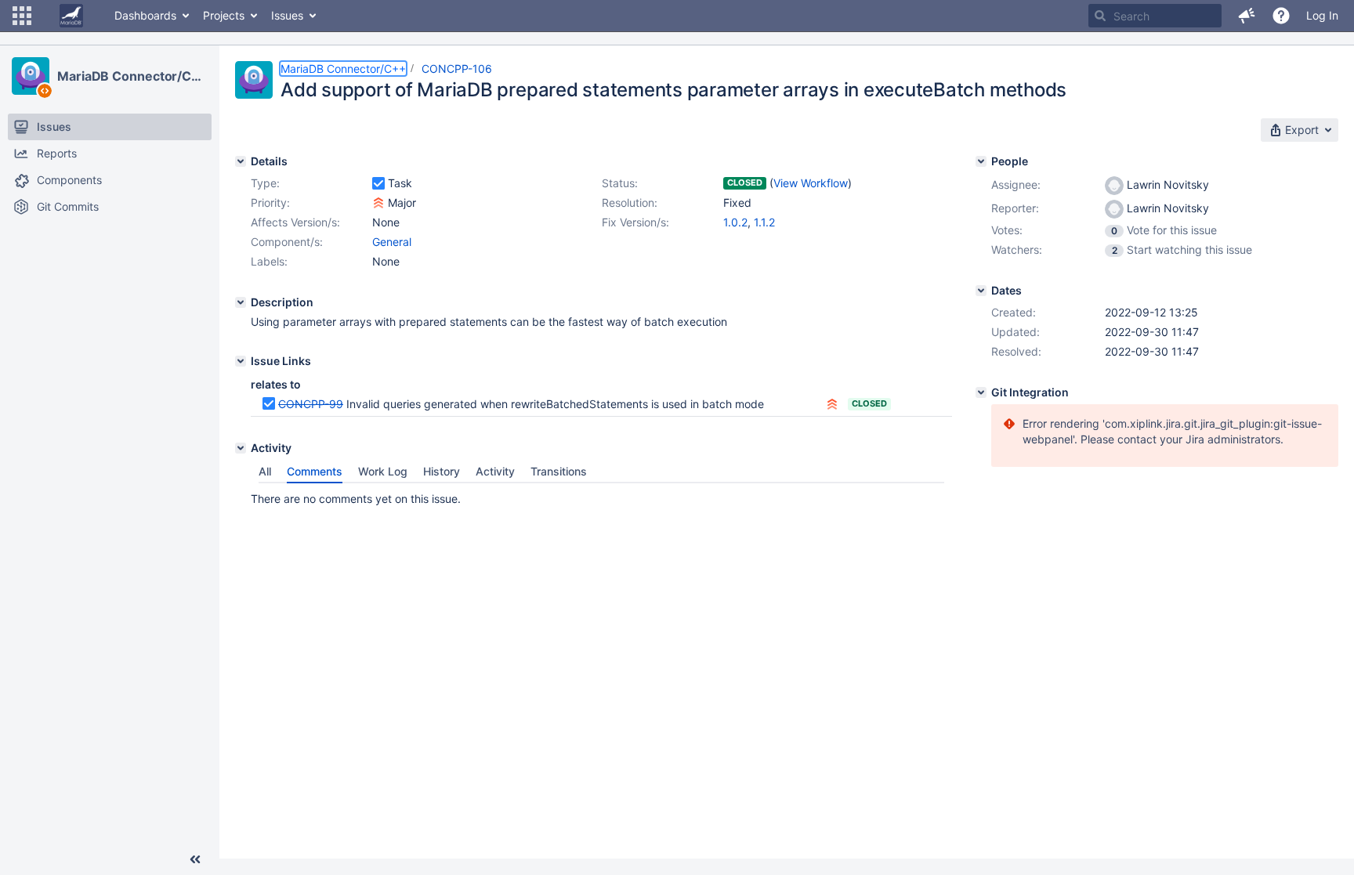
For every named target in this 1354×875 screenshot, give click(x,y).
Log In (1322, 15)
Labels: (269, 261)
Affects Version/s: (295, 222)
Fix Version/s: (635, 222)
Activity (495, 471)
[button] (22, 15)
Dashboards (145, 15)
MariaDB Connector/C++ (132, 76)
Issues (287, 15)
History (441, 471)
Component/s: (287, 241)
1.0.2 (735, 222)
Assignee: (1016, 184)
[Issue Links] (240, 361)
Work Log (382, 471)
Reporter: (1015, 208)
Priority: (270, 202)
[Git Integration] (981, 392)
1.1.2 (764, 222)
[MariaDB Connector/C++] (30, 76)
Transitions (558, 471)
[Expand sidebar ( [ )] (195, 859)
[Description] (240, 302)
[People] (981, 161)
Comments (314, 471)
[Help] (1281, 15)
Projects (223, 15)
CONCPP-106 (457, 68)
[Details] (240, 161)
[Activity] (240, 448)
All (265, 471)
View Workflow (810, 183)
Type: (265, 183)
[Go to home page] (71, 15)
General (391, 241)
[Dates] (981, 290)
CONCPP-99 (310, 403)
